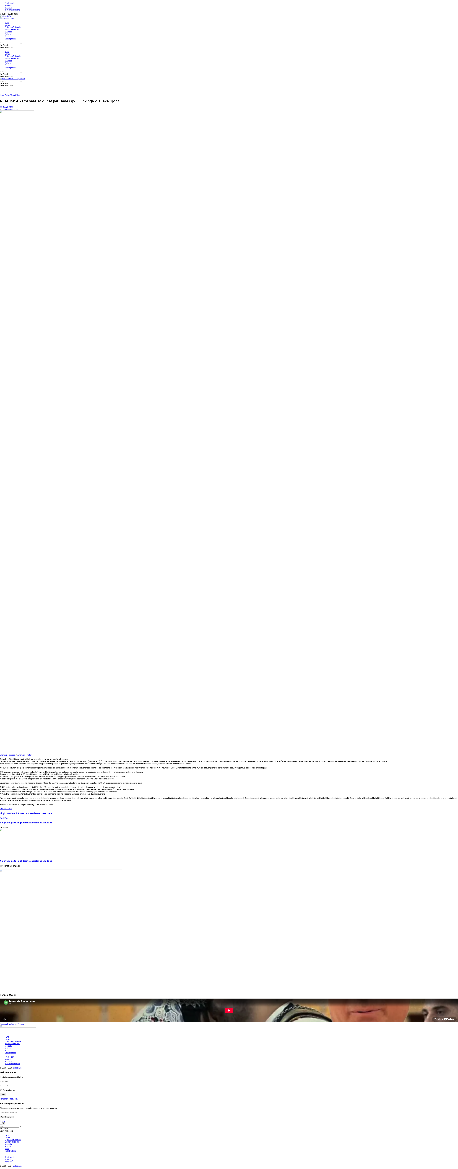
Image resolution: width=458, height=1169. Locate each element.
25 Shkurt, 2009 (6, 107)
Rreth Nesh (9, 3)
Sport (7, 36)
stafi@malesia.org (12, 10)
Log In (2, 1121)
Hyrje (7, 23)
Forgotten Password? (9, 1099)
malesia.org (17, 1068)
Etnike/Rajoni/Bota (12, 29)
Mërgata (8, 32)
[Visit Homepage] (6, 16)
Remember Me (9, 1090)
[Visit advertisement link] (7, 18)
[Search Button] (20, 43)
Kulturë (8, 34)
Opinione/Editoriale (13, 27)
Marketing (9, 5)
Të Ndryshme (10, 38)
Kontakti (8, 7)
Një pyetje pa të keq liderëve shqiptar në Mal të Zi (26, 861)
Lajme (7, 25)
